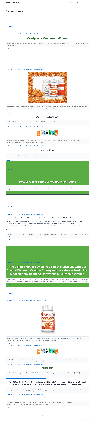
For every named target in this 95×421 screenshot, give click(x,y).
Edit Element (9, 33)
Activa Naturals (12, 3)
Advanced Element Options (27, 33)
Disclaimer (85, 2)
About (78, 2)
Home (60, 2)
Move (35, 33)
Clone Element (16, 33)
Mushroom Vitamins (70, 2)
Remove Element (41, 33)
